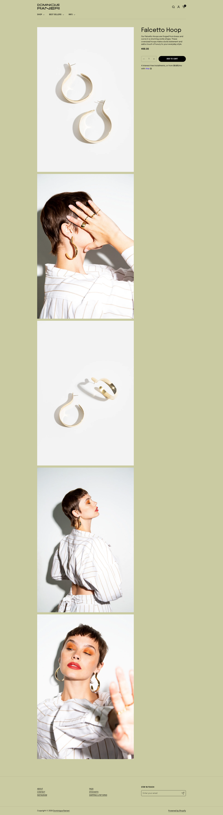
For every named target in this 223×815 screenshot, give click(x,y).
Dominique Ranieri (61, 811)
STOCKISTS (93, 792)
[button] (173, 6)
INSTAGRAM (42, 795)
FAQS (91, 789)
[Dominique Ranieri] (48, 6)
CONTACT (41, 792)
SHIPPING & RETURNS (98, 795)
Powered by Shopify (177, 811)
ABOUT (40, 789)
